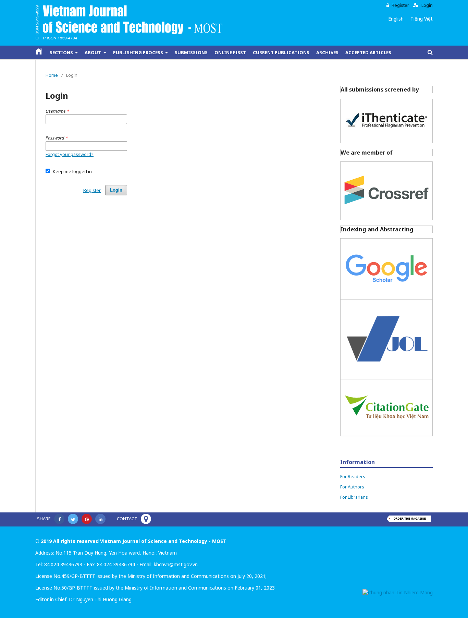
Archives (327, 52)
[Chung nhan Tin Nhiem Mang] (397, 592)
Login (427, 5)
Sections (62, 52)
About (93, 52)
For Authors (352, 487)
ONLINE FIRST (230, 52)
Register (400, 5)
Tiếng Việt (421, 18)
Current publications (281, 52)
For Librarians (354, 497)
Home (52, 75)
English (396, 18)
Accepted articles (368, 52)
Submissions (191, 52)
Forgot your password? (70, 154)
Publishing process (138, 52)
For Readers (352, 476)
